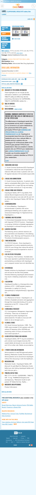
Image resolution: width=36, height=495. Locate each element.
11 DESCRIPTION (8, 282)
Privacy (22, 438)
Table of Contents (10, 104)
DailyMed (18, 6)
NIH (7, 442)
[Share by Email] (29, 445)
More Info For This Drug (5, 45)
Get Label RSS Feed (28, 422)
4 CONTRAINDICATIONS (10, 204)
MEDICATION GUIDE (9, 361)
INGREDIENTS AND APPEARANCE (13, 385)
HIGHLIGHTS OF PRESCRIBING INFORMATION (16, 90)
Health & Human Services (23, 442)
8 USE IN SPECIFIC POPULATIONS (13, 254)
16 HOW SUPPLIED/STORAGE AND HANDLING (16, 336)
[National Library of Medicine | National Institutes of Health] (18, 433)
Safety (4, 34)
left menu (5, 400)
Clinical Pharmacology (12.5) (18, 151)
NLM (12, 442)
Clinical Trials (14, 414)
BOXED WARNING (9, 109)
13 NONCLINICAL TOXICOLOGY (12, 309)
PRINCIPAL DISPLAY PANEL (11, 373)
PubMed (21, 414)
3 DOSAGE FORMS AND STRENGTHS (13, 190)
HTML (14, 81)
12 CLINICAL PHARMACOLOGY (12, 295)
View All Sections (7, 87)
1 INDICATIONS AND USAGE (11, 165)
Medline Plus (6, 414)
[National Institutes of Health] (2, 1)
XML (23, 79)
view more (19, 53)
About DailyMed (14, 436)
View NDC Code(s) (7, 424)
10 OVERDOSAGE (9, 268)
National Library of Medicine (12, 1)
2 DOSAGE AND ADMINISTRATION (13, 179)
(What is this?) (18, 109)
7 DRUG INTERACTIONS (10, 241)
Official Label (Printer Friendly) (11, 84)
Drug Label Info (5, 29)
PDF (19, 79)
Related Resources (5, 39)
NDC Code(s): (6, 51)
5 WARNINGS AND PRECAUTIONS (13, 218)
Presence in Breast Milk (14, 407)
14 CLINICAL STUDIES (10, 323)
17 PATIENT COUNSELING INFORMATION (14, 350)
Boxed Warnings (7, 405)
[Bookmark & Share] (31, 445)
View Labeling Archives (9, 422)
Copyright (15, 438)
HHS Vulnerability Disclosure (22, 440)
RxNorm (19, 422)
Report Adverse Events (19, 405)
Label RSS (30, 19)
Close (7, 160)
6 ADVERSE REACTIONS (10, 229)
